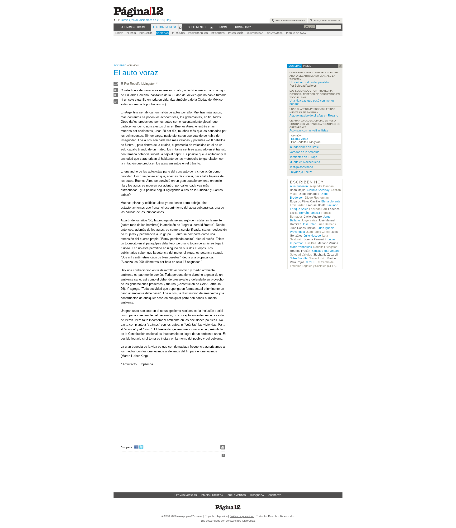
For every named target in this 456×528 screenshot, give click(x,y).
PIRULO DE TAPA (296, 33)
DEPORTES (218, 33)
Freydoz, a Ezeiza (301, 172)
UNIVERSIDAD (255, 33)
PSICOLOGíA (235, 33)
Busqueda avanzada (326, 20)
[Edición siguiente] (119, 20)
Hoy (168, 20)
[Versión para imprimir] (116, 102)
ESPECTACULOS (198, 33)
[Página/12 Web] (138, 16)
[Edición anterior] (114, 20)
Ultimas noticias (186, 495)
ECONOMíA (145, 33)
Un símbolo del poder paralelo (309, 82)
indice (306, 66)
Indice (119, 33)
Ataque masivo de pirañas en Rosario (314, 115)
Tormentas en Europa (303, 157)
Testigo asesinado (301, 167)
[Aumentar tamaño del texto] (116, 91)
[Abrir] (180, 27)
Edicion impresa (212, 495)
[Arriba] (223, 456)
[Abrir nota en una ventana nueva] (116, 85)
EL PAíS (131, 33)
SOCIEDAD (162, 33)
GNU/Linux (248, 520)
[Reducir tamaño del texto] (116, 96)
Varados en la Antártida (304, 152)
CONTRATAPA (275, 33)
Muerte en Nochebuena (305, 162)
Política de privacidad (242, 516)
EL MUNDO (178, 33)
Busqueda (257, 495)
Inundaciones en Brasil (304, 147)
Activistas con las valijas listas (309, 130)
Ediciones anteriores (289, 20)
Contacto (274, 495)
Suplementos (237, 495)
